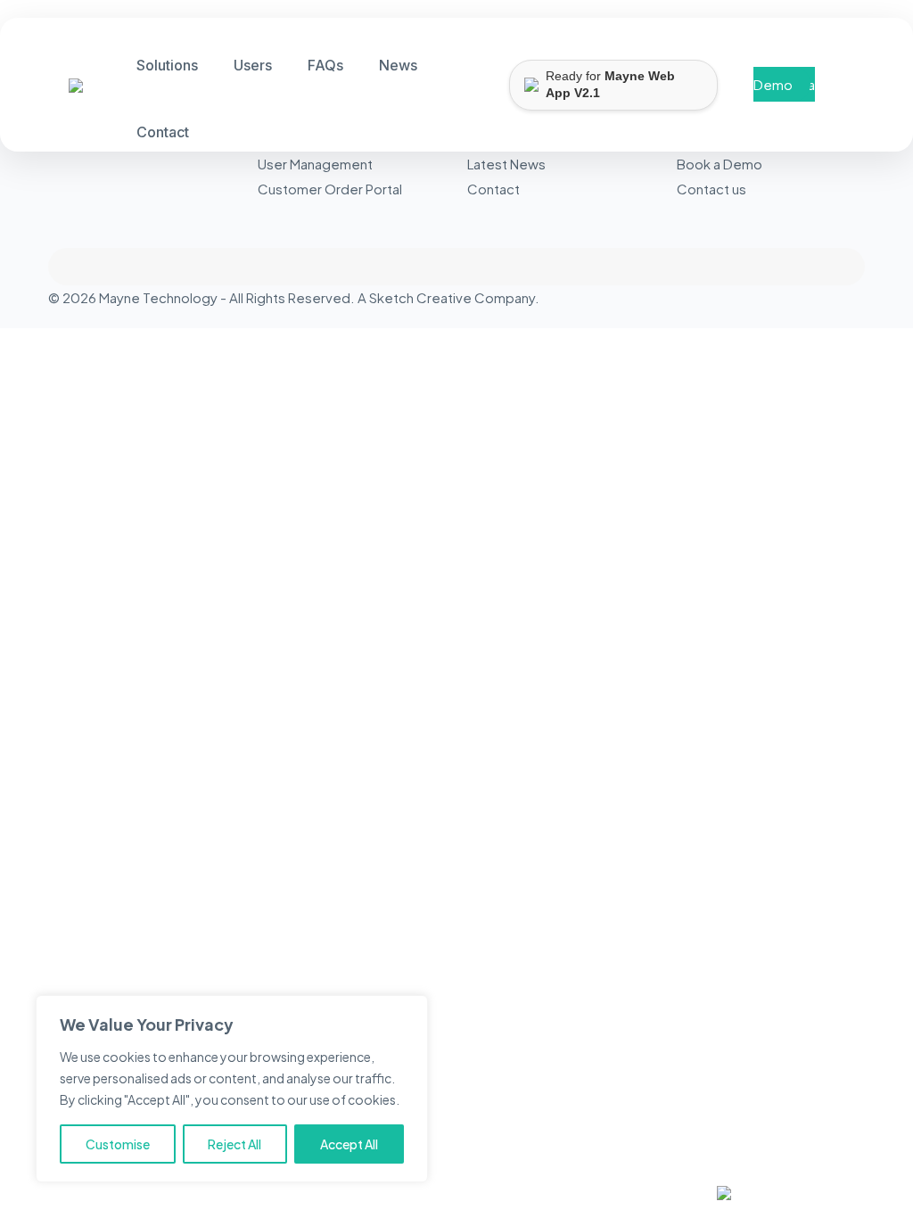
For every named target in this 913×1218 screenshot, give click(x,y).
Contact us (711, 188)
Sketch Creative (420, 297)
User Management (315, 163)
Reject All (234, 1144)
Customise (118, 1144)
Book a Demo (784, 84)
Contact (493, 188)
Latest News (506, 163)
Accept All (349, 1144)
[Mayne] (69, 86)
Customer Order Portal (330, 188)
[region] (232, 1088)
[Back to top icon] (456, 266)
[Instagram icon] (840, 297)
